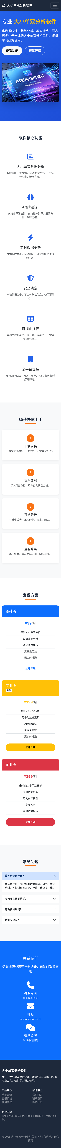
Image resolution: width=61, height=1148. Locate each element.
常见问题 (37, 1094)
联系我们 (37, 1098)
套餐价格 (7, 1098)
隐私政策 (37, 1102)
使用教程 (7, 1102)
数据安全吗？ (12, 920)
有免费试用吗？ (14, 909)
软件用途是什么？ (15, 876)
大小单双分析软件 (19, 5)
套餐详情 (35, 50)
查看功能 (12, 50)
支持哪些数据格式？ (16, 899)
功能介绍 (7, 1094)
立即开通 (30, 668)
